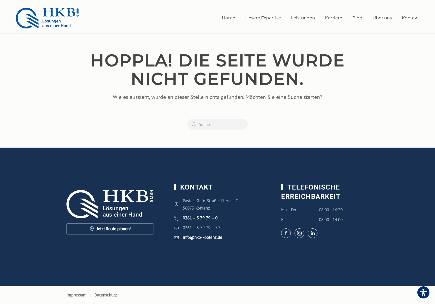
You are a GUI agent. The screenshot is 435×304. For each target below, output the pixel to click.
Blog (357, 17)
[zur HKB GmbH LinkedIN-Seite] (312, 233)
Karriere (333, 17)
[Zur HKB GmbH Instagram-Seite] (299, 233)
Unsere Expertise (263, 17)
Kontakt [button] (410, 17)
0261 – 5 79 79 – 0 (200, 218)
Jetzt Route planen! (113, 229)
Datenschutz (105, 295)
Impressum (76, 295)
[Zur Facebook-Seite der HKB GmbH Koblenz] (286, 233)
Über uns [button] (382, 17)
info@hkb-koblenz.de (202, 237)
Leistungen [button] (303, 17)
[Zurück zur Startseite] (47, 18)
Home (228, 17)
